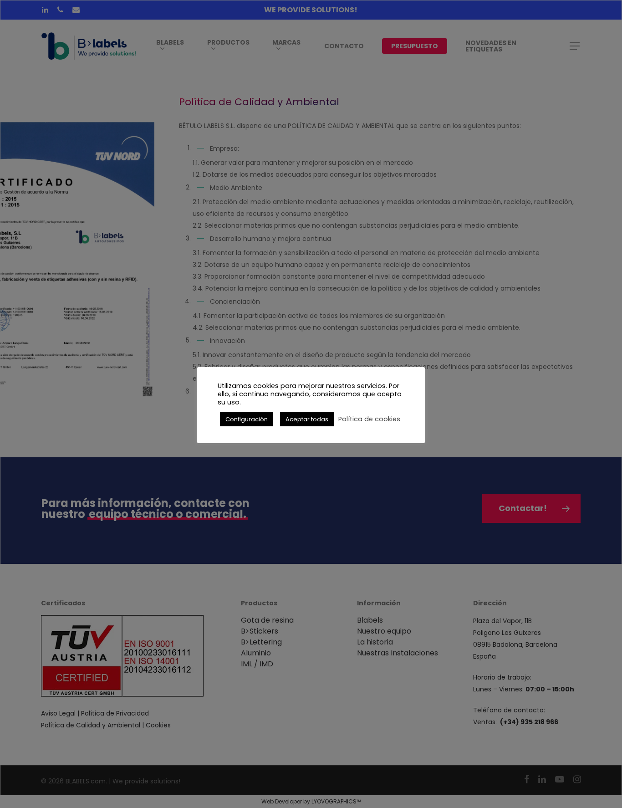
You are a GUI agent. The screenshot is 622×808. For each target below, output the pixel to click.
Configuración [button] (246, 419)
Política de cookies (369, 419)
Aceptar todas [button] (307, 419)
